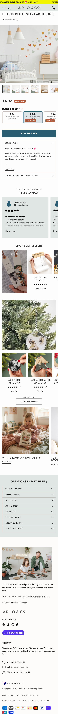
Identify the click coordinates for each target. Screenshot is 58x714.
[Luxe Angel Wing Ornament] (40, 365)
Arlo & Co (21, 688)
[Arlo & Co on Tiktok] (17, 625)
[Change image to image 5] (44, 89)
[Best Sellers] (7, 288)
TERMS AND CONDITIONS (39, 700)
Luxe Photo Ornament (14, 381)
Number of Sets (12, 109)
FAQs (4, 695)
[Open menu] (4, 8)
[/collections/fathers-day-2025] (29, 325)
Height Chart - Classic (40, 279)
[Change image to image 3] (25, 89)
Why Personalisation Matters (21, 457)
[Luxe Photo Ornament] (14, 365)
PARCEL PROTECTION (30, 695)
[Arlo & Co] (29, 7)
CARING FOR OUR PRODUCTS (14, 700)
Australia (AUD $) (13, 683)
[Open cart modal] (53, 8)
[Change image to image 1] (6, 89)
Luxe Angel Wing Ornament (40, 381)
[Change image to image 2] (16, 89)
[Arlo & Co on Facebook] (3, 625)
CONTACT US (14, 695)
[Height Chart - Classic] (40, 262)
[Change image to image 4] (35, 89)
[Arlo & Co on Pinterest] (8, 625)
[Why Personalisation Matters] (25, 430)
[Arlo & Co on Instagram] (12, 625)
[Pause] (50, 345)
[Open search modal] (9, 8)
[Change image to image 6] (54, 89)
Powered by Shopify (36, 688)
